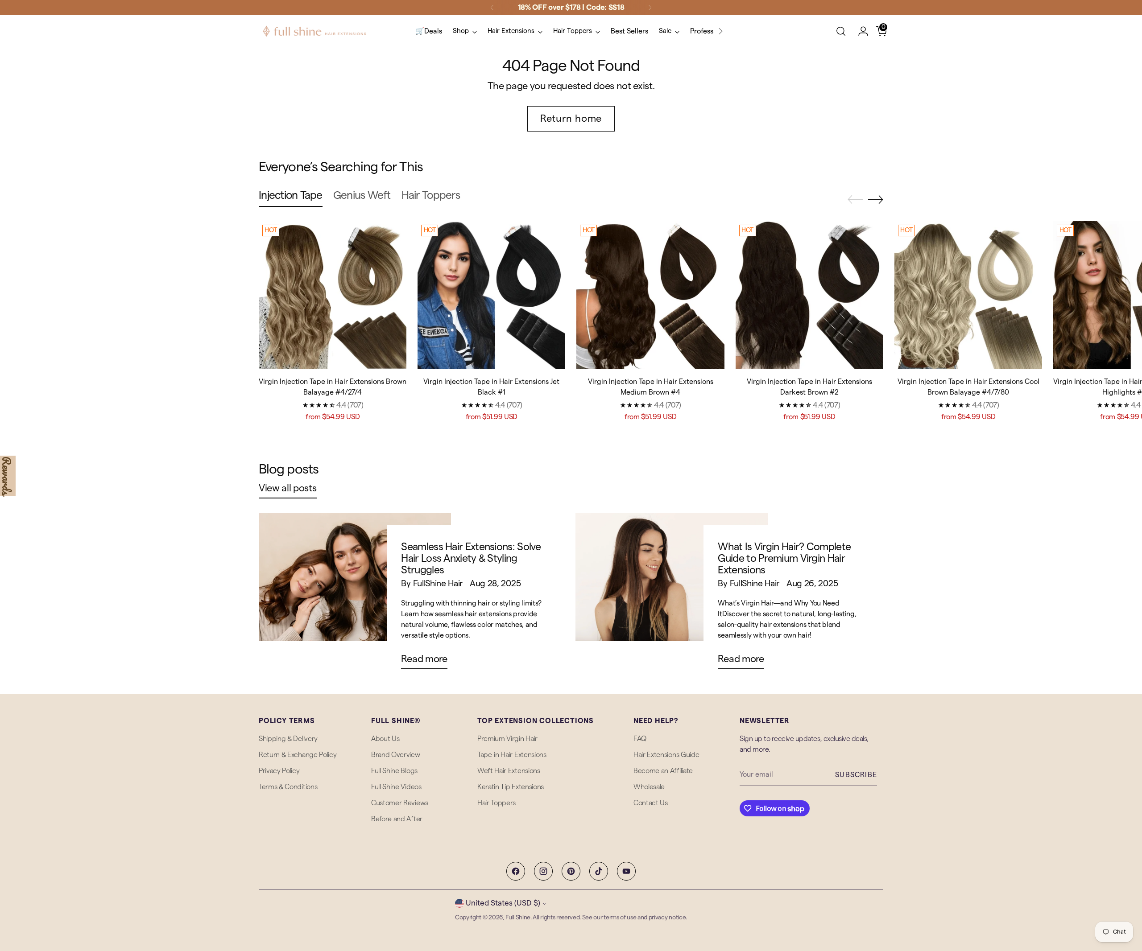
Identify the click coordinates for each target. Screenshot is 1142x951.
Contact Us (650, 803)
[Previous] (492, 7)
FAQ (639, 738)
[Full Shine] (314, 31)
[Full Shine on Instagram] (543, 871)
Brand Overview (395, 754)
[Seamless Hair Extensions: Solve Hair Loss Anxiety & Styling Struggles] (355, 594)
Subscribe (856, 774)
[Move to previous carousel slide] (855, 199)
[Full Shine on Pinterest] (571, 871)
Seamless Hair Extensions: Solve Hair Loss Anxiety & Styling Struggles (471, 558)
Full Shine (517, 917)
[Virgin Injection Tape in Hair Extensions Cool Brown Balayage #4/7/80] (968, 295)
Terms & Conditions (288, 786)
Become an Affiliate (663, 770)
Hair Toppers (496, 803)
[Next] (650, 7)
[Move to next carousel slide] (875, 199)
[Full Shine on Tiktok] (598, 871)
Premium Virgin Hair (507, 738)
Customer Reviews (399, 803)
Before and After (396, 819)
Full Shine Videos (396, 786)
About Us (385, 738)
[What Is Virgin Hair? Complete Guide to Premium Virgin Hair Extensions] (671, 594)
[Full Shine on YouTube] (626, 871)
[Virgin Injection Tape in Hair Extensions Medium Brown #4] (650, 295)
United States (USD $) (503, 903)
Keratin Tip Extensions (510, 786)
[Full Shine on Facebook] (515, 871)
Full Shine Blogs (394, 770)
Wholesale (649, 786)
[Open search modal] (841, 31)
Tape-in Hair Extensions (511, 754)
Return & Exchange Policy (297, 754)
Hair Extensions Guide (666, 754)
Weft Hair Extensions (508, 770)
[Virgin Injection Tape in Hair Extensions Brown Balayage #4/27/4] (332, 295)
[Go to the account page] (860, 31)
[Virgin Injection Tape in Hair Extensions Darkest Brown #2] (809, 295)
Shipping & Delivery (288, 738)
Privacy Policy (279, 770)
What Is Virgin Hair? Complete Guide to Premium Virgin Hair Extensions (784, 558)
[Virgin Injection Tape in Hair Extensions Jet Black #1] (491, 295)
